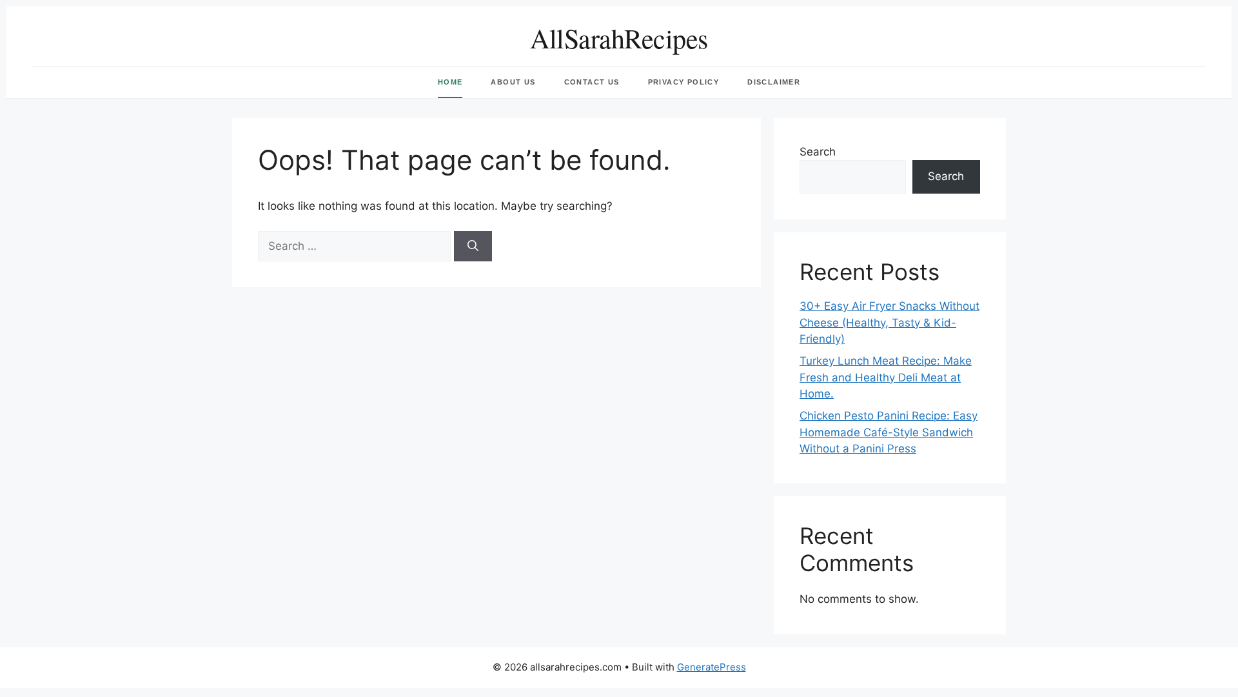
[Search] (473, 246)
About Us (513, 82)
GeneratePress (711, 667)
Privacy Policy (684, 82)
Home (450, 82)
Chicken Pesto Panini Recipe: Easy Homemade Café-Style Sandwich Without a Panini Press (889, 432)
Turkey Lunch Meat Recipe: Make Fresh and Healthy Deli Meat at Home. (886, 377)
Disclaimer (773, 82)
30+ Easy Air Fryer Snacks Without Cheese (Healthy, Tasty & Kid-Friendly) (889, 322)
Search (818, 151)
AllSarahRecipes (619, 38)
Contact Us (592, 82)
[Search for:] (356, 245)
